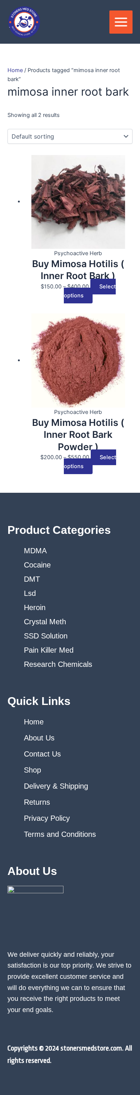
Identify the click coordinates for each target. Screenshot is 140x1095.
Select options (90, 291)
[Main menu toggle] (121, 22)
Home (15, 70)
